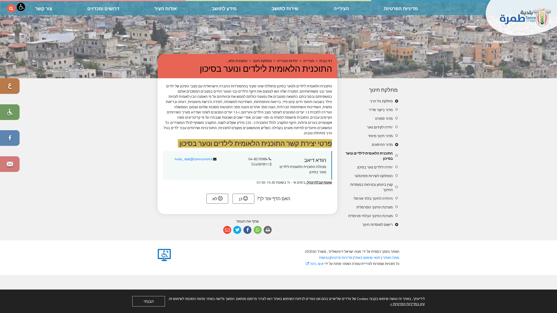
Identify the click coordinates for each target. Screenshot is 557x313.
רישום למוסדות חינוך (377, 224)
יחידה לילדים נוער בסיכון (375, 167)
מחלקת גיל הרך (381, 101)
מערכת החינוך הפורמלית (374, 207)
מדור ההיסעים (382, 144)
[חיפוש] (11, 8)
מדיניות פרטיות (341, 257)
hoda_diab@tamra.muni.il (193, 159)
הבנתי (149, 301)
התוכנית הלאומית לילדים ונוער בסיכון (369, 156)
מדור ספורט (384, 118)
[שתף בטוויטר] (237, 230)
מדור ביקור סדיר (381, 110)
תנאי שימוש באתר (367, 257)
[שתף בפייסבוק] (247, 230)
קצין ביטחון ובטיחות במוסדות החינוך (371, 187)
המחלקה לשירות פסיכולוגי (374, 176)
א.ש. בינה (315, 263)
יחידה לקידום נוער (380, 127)
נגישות (324, 257)
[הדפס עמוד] (267, 230)
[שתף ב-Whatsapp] (257, 230)
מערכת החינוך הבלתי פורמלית (370, 216)
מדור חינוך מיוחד (380, 136)
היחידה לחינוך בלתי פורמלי (373, 198)
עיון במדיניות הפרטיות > (407, 304)
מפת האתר (391, 257)
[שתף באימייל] (227, 230)
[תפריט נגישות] (21, 7)
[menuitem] (371, 101)
